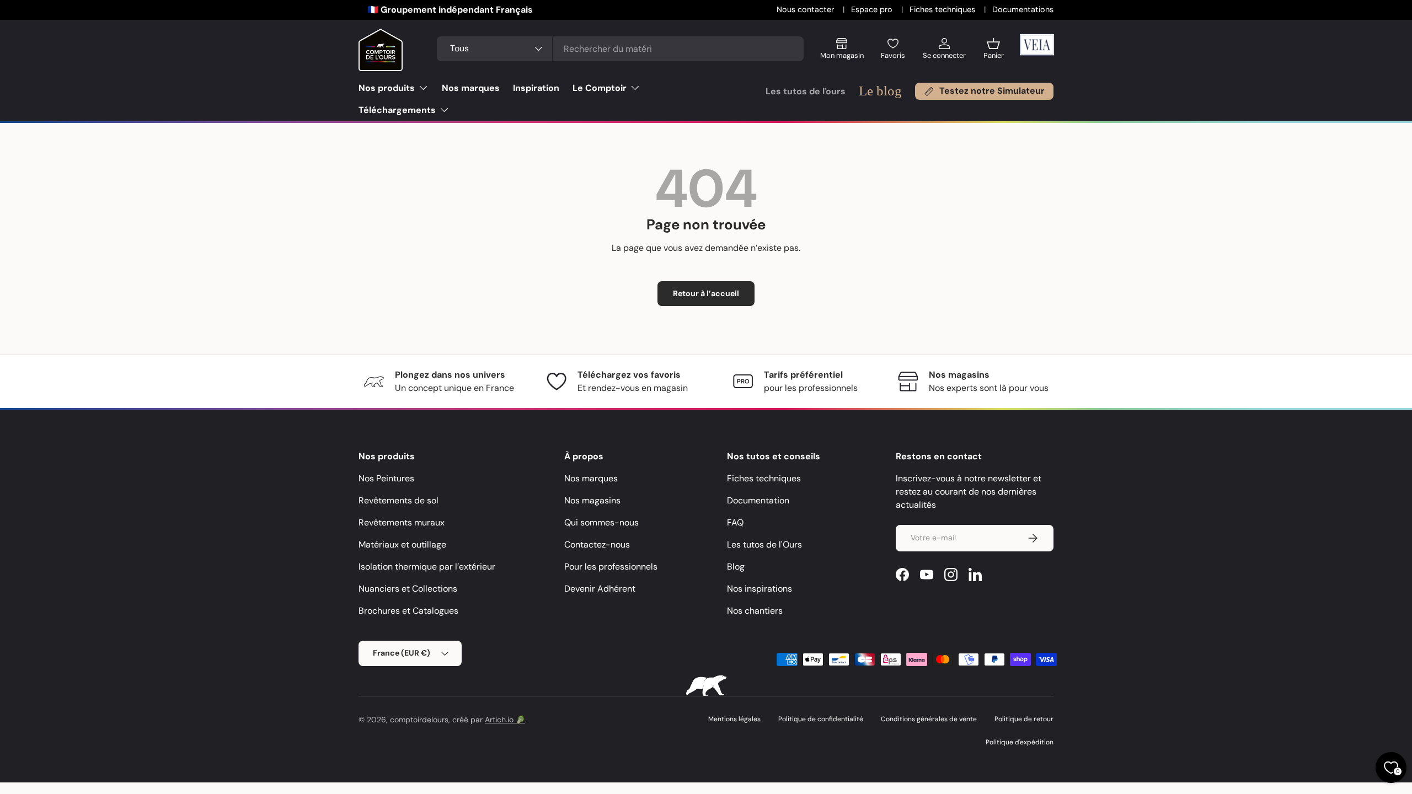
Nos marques (471, 88)
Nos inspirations (759, 588)
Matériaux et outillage (402, 544)
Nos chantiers (755, 610)
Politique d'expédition (1019, 742)
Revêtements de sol (398, 500)
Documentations (1022, 9)
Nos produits (387, 88)
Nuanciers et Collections (408, 588)
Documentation (758, 500)
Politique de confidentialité (820, 719)
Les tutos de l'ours (806, 91)
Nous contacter (806, 9)
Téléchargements (397, 110)
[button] (993, 53)
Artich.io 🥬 (505, 720)
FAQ (735, 522)
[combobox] (620, 48)
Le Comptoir (600, 88)
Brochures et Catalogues (408, 610)
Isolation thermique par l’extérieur (427, 566)
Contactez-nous (597, 544)
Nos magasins (592, 500)
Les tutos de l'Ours (764, 544)
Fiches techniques (943, 9)
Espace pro (873, 9)
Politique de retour (1023, 719)
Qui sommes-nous (601, 522)
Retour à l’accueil (706, 293)
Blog (736, 566)
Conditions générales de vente (929, 719)
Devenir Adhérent (599, 588)
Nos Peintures (386, 478)
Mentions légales (734, 719)
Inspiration (536, 88)
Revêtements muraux (402, 522)
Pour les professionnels (610, 566)
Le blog (880, 90)
